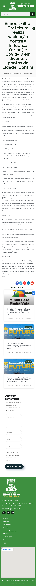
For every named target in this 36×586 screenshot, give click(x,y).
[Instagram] (8, 512)
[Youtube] (12, 512)
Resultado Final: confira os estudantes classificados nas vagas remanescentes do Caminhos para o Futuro (19, 346)
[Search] (32, 14)
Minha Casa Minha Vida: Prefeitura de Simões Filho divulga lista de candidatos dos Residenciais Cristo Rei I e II (19, 311)
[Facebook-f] (4, 512)
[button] (4, 6)
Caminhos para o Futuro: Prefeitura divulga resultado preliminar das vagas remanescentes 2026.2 (19, 379)
